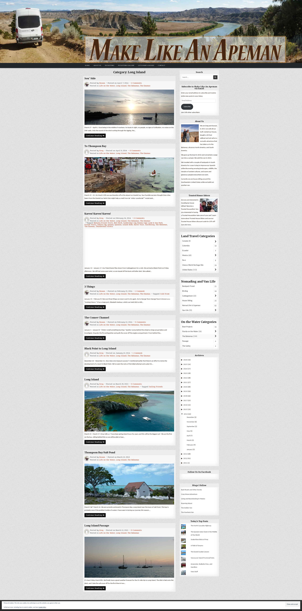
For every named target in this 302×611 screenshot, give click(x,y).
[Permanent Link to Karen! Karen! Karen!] (129, 248)
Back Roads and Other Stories (191, 490)
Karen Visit (139, 225)
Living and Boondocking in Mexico (193, 499)
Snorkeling (150, 225)
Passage (185, 341)
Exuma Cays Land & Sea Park (150, 223)
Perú (184, 260)
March (189, 440)
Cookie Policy (42, 607)
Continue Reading (96, 136)
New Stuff (194, 572)
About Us (97, 65)
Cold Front (165, 294)
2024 (185, 369)
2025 (185, 364)
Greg (101, 151)
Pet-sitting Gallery (126, 65)
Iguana (110, 225)
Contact (161, 65)
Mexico (185, 255)
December (190, 417)
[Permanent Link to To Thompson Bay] (129, 175)
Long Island (121, 86)
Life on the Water (107, 86)
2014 (186, 414)
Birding (185, 291)
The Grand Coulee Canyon (200, 552)
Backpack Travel (188, 286)
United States (187, 270)
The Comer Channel (96, 317)
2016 (185, 405)
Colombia (186, 246)
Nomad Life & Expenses (191, 306)
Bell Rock (118, 223)
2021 (185, 382)
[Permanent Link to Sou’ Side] (129, 107)
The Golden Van (186, 508)
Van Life (185, 310)
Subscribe (187, 107)
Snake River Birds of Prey (199, 539)
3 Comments (136, 384)
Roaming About (186, 503)
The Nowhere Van (187, 512)
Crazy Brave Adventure (189, 494)
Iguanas (118, 225)
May (188, 431)
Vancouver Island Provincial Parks (202, 558)
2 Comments (136, 83)
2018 (185, 396)
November (190, 422)
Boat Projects (187, 327)
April (188, 436)
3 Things (89, 286)
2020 (185, 387)
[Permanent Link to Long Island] (129, 410)
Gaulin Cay (102, 225)
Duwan (102, 83)
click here (187, 225)
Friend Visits (90, 225)
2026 (185, 360)
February (190, 445)
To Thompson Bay (95, 146)
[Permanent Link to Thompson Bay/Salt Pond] (129, 484)
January (189, 449)
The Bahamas (133, 86)
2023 (185, 373)
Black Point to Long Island (100, 348)
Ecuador (185, 251)
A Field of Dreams (197, 546)
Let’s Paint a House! (146, 65)
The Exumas (145, 86)
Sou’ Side (90, 78)
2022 (185, 378)
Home (87, 65)
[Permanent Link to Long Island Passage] (129, 557)
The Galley (186, 346)
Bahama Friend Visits (103, 223)
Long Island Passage (96, 525)
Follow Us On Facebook (199, 472)
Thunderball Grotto (104, 226)
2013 (185, 454)
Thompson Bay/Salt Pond (99, 452)
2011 (185, 463)
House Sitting (187, 301)
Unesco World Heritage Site (192, 265)
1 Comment (140, 291)
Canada (185, 241)
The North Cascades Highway (201, 526)
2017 (185, 400)
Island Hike (128, 225)
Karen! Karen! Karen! (97, 213)
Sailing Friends (156, 387)
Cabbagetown (187, 296)
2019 (185, 391)
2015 (185, 409)
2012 (185, 458)
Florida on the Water (190, 331)
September (191, 426)
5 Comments (140, 322)
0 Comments (135, 151)
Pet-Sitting (109, 65)
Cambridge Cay (129, 223)
